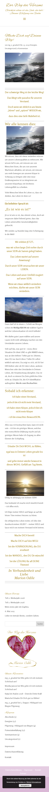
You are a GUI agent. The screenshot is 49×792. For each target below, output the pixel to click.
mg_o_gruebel (13, 45)
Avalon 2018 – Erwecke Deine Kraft (27, 693)
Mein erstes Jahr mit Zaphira (17, 607)
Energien (33, 45)
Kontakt (8, 757)
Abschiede (9, 717)
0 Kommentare (22, 48)
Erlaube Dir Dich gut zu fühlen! (26, 698)
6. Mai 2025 (10, 611)
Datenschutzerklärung (14, 751)
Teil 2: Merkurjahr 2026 (15, 598)
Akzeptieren (25, 785)
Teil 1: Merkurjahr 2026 (14, 602)
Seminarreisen (11, 734)
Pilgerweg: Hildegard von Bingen (19, 725)
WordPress (24, 788)
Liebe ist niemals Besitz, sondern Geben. (22, 615)
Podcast (23, 773)
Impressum (9, 746)
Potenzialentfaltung (13, 730)
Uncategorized (10, 48)
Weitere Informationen (33, 782)
